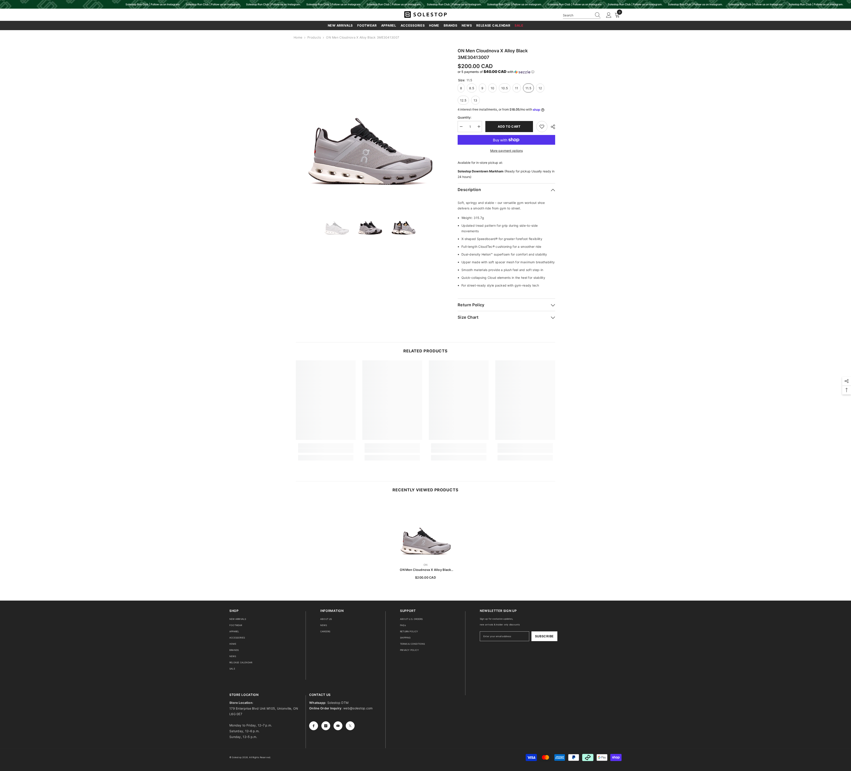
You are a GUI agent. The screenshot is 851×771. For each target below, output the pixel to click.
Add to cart (509, 126)
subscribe (544, 636)
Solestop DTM (337, 703)
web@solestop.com (358, 708)
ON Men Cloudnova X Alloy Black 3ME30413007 (425, 570)
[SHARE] (551, 126)
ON (425, 564)
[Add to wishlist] (541, 126)
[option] (370, 121)
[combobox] (577, 15)
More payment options (506, 150)
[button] (506, 72)
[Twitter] (350, 725)
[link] (325, 450)
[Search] (582, 15)
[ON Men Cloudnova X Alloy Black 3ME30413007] (425, 529)
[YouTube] (338, 725)
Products (314, 37)
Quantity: (465, 117)
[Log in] (608, 15)
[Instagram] (325, 725)
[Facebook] (313, 725)
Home (298, 37)
